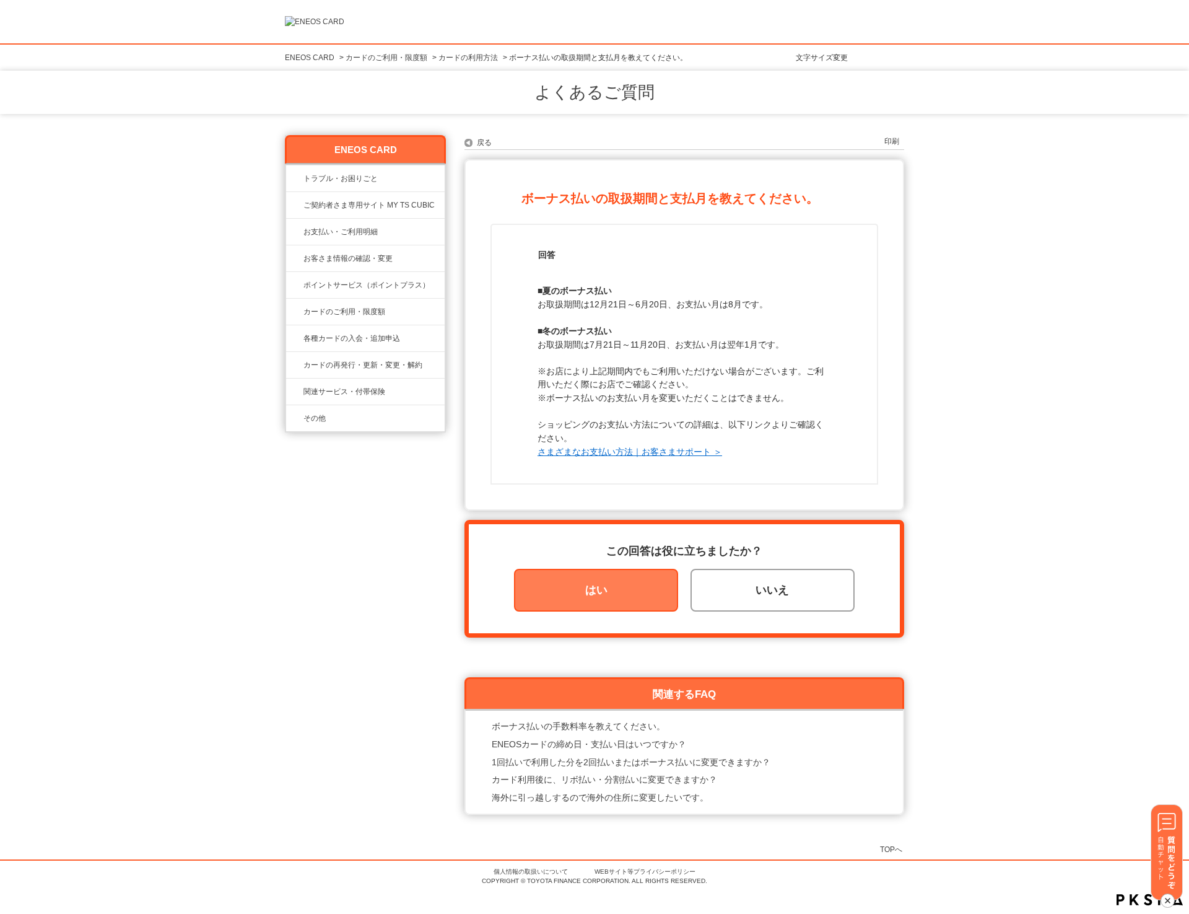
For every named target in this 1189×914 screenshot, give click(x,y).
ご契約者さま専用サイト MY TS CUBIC (369, 205)
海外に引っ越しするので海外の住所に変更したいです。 (600, 797)
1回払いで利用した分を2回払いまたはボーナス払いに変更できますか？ (631, 762)
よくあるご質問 (594, 92)
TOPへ (891, 849)
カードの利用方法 (468, 57)
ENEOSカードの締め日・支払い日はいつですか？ (589, 744)
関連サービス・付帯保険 (344, 391)
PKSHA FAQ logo (1150, 900)
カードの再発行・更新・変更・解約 (362, 365)
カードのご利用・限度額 (386, 57)
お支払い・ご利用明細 (340, 231)
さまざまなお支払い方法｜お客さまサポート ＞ (630, 452)
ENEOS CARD (309, 57)
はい (596, 590)
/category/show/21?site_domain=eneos (294, 258)
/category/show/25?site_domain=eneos (294, 231)
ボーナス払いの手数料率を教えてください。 (578, 726)
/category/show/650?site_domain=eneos (294, 418)
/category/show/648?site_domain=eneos (294, 365)
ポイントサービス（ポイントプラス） (366, 285)
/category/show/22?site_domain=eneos (294, 205)
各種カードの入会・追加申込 (351, 338)
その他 (314, 418)
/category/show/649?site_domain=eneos (294, 391)
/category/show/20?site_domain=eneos (294, 311)
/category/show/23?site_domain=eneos (294, 178)
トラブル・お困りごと (340, 178)
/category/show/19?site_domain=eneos (294, 338)
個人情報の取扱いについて (531, 871)
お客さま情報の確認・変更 (348, 258)
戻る (484, 142)
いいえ (772, 590)
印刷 (891, 141)
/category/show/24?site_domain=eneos (294, 285)
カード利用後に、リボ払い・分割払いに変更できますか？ (604, 779)
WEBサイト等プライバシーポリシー (644, 871)
